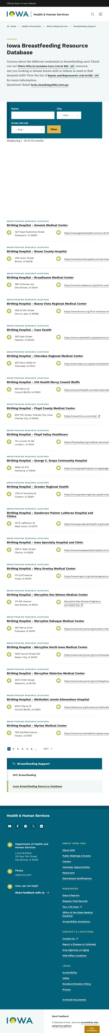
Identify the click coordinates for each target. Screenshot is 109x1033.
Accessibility (69, 972)
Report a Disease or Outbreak (79, 944)
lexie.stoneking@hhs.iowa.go (50, 85)
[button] (92, 1029)
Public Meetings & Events (76, 855)
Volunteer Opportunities (76, 867)
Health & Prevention (31, 26)
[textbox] (69, 115)
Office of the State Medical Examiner (77, 914)
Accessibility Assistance (76, 921)
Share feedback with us (30, 892)
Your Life (70, 907)
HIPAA (65, 978)
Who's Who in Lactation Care (46, 66)
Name (14, 108)
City (59, 108)
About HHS (68, 850)
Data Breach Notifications (77, 878)
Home (13, 26)
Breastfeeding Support (85, 26)
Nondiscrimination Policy (76, 984)
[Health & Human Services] (18, 14)
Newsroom (68, 872)
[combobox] (69, 115)
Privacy (66, 989)
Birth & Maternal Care (57, 26)
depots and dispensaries (73, 75)
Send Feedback (60, 1016)
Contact (68, 938)
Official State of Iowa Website (21, 3)
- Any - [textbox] (20, 129)
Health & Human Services (51, 14)
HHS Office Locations (74, 955)
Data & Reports (70, 895)
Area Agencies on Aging (75, 950)
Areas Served (19, 122)
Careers (66, 861)
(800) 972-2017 (23, 875)
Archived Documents (74, 999)
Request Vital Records (75, 901)
